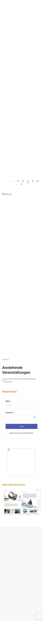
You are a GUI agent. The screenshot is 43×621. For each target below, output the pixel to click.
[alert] (21, 380)
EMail (9, 401)
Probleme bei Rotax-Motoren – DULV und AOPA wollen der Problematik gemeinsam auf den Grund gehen (19, 89)
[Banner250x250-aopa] (21, 475)
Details (4, 36)
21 (28, 181)
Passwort (10, 413)
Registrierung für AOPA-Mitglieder (21, 433)
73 (21, 184)
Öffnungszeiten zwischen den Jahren (20, 61)
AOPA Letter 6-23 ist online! (15, 40)
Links (6, 555)
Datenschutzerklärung (12, 539)
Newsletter (8, 565)
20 (23, 181)
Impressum (9, 544)
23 (37, 181)
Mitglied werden (10, 560)
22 (33, 181)
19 (18, 181)
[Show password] (35, 417)
